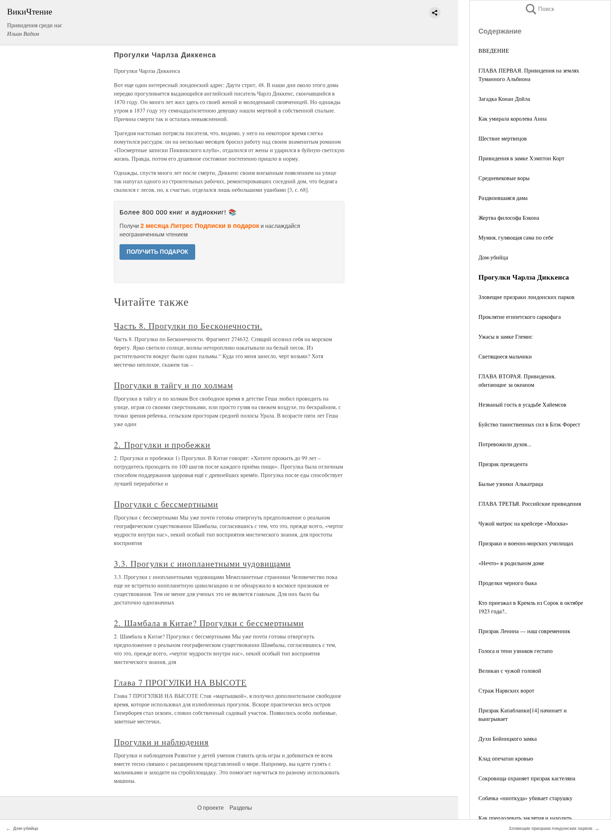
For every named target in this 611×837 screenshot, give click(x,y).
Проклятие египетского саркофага (519, 316)
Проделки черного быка (507, 582)
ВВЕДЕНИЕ (493, 50)
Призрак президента (503, 464)
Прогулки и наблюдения (161, 741)
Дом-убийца (493, 257)
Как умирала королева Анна (512, 118)
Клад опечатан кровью (505, 758)
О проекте (210, 808)
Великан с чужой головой (509, 670)
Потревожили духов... (504, 444)
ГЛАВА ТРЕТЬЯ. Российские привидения (529, 503)
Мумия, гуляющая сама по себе (515, 237)
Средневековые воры (504, 178)
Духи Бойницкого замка (507, 738)
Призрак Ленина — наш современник (524, 631)
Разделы (240, 808)
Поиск (539, 9)
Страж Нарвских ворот (506, 690)
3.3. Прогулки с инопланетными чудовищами (202, 563)
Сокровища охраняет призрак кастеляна (526, 778)
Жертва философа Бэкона (508, 217)
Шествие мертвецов (502, 138)
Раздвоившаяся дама (503, 197)
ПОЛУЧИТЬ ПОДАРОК (157, 252)
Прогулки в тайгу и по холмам (173, 385)
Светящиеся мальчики (505, 356)
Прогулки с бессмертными (166, 504)
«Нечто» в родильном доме (511, 563)
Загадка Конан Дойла (504, 98)
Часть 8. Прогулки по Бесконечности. (188, 325)
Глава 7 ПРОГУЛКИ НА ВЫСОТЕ (180, 682)
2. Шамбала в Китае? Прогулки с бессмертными (209, 623)
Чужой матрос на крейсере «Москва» (523, 523)
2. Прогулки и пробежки (162, 444)
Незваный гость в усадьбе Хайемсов (522, 404)
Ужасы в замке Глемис (505, 336)
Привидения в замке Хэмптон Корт (521, 158)
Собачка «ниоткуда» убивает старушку (525, 798)
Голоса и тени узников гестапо (515, 650)
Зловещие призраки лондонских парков (526, 296)
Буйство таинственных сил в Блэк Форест (529, 424)
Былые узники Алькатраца (510, 483)
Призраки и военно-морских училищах (526, 543)
